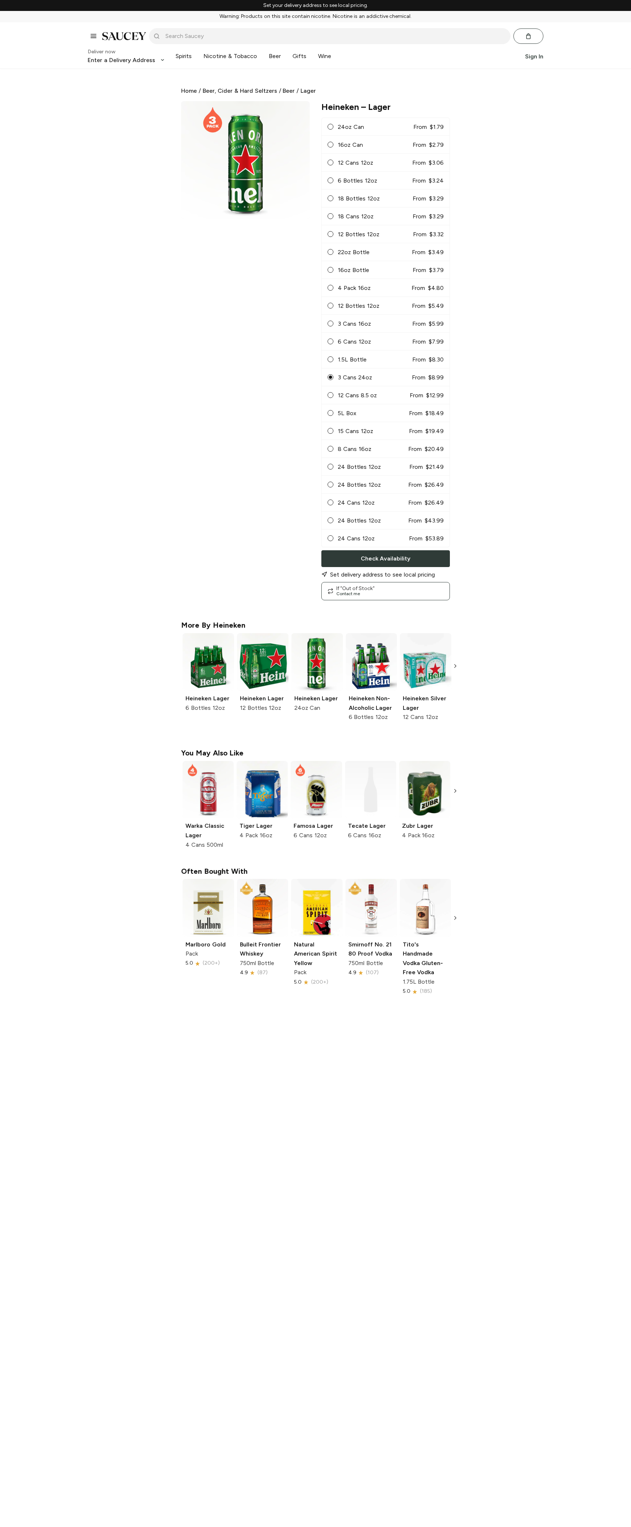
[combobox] (335, 36)
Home (189, 90)
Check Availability (385, 558)
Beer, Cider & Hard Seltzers (240, 90)
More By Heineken (213, 625)
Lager (308, 90)
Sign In (534, 56)
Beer (289, 90)
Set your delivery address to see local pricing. (315, 5)
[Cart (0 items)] (528, 36)
